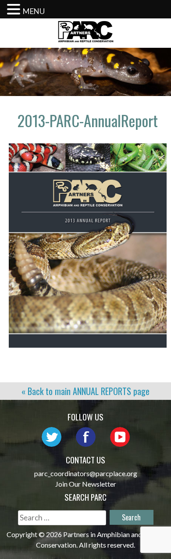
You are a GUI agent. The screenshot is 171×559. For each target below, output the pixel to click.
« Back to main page (85, 391)
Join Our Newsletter (85, 484)
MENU (34, 11)
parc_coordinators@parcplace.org (85, 473)
